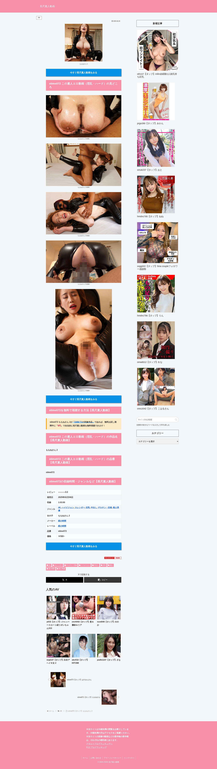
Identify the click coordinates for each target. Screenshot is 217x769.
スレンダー (80, 507)
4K (59, 507)
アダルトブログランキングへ (99, 744)
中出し (94, 507)
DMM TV (78, 422)
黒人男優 (62, 569)
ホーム (85, 758)
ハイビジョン (68, 507)
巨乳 (88, 507)
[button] (102, 580)
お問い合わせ (96, 758)
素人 (111, 565)
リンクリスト (129, 758)
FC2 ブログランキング (96, 747)
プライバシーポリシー (112, 758)
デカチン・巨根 (105, 507)
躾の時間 (62, 521)
